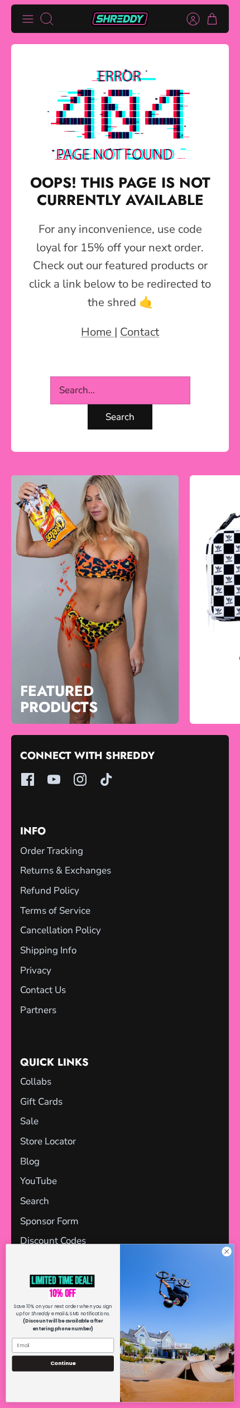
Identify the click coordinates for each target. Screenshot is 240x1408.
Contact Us (43, 990)
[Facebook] (28, 779)
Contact (139, 332)
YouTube (38, 1181)
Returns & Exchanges (65, 870)
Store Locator (48, 1141)
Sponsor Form (49, 1221)
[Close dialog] (227, 1252)
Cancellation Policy (60, 930)
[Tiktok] (106, 779)
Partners (38, 1010)
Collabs (35, 1081)
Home (97, 332)
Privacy (35, 970)
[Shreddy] (120, 18)
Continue (63, 1363)
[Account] (187, 19)
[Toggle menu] (28, 19)
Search (120, 417)
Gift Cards (41, 1101)
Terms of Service (55, 910)
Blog (30, 1161)
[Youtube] (54, 779)
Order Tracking (51, 850)
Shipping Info (48, 950)
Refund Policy (49, 890)
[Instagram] (80, 779)
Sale (29, 1121)
